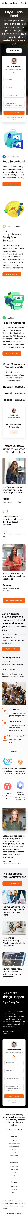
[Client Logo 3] (8, 392)
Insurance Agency (7, 1203)
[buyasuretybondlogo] (9, 2)
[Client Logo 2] (20, 386)
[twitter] (9, 1129)
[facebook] (6, 1129)
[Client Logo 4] (20, 392)
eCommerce (14, 1206)
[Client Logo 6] (20, 399)
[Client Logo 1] (8, 386)
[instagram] (12, 1129)
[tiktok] (22, 1129)
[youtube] (15, 1129)
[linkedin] (18, 1129)
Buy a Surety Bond (17, 1201)
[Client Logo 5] (8, 399)
